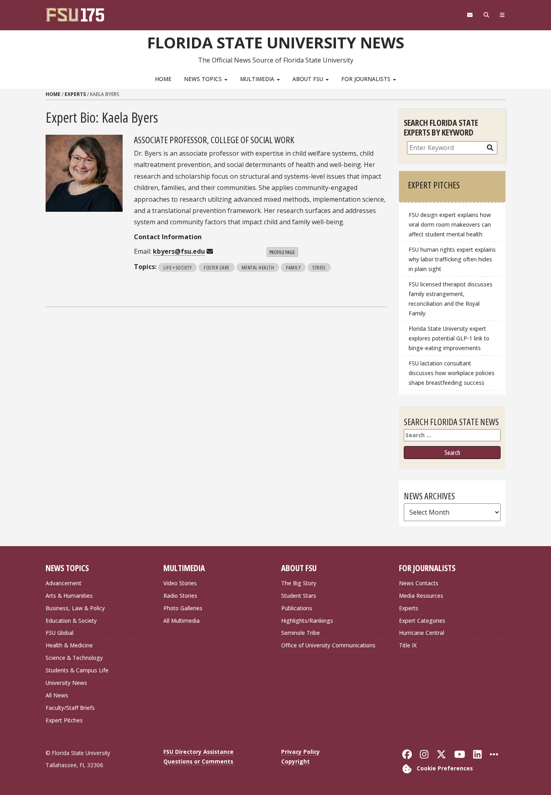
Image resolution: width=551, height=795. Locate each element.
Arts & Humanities (69, 595)
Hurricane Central (421, 632)
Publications (296, 608)
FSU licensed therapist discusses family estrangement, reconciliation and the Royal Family (451, 298)
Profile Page (282, 252)
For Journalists (366, 79)
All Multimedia (181, 620)
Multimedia (258, 79)
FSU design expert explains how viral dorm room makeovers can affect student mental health (450, 224)
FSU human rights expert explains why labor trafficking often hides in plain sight (452, 259)
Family (293, 267)
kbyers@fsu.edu (179, 251)
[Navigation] (502, 15)
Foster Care (217, 267)
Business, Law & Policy (75, 608)
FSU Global (59, 632)
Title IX (408, 645)
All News (57, 695)
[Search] (486, 15)
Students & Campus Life (77, 670)
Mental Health (258, 267)
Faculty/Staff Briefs (70, 708)
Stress (319, 267)
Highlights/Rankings (307, 620)
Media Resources (421, 595)
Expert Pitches (64, 720)
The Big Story (298, 583)
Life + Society (177, 267)
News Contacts (418, 583)
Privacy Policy (300, 751)
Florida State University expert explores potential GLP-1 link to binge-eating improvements (449, 338)
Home (163, 79)
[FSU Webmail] (469, 15)
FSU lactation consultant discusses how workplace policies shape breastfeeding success (452, 372)
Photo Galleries (182, 608)
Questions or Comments (198, 761)
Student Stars (298, 595)
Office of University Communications (328, 645)
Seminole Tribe (300, 632)
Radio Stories (180, 595)
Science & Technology (74, 657)
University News (66, 682)
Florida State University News (275, 42)
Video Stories (180, 583)
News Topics (203, 79)
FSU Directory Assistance (198, 751)
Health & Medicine (69, 645)
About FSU (308, 79)
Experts (75, 94)
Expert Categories (422, 620)
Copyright (295, 761)
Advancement (63, 583)
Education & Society (71, 620)
